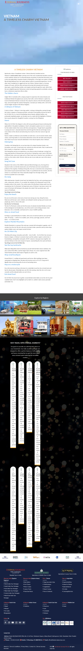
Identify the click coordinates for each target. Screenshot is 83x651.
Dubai (64, 606)
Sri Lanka (7, 611)
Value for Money (67, 584)
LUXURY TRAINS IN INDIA (67, 89)
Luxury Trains (27, 589)
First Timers (27, 584)
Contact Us (32, 646)
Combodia (46, 611)
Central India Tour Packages (12, 593)
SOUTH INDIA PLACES (67, 113)
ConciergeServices (68, 591)
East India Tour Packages (11, 588)
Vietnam (45, 613)
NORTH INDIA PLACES (67, 103)
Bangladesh (7, 613)
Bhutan (6, 608)
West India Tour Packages (11, 591)
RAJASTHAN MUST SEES (66, 106)
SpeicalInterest (67, 586)
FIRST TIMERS (67, 82)
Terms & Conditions (15, 646)
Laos (44, 608)
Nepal (6, 606)
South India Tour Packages (11, 586)
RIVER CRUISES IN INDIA (66, 85)
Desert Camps (47, 589)
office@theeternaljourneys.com (56, 640)
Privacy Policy (24, 646)
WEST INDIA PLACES (66, 110)
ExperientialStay (67, 582)
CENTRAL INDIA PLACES (66, 117)
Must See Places (28, 591)
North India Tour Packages (12, 584)
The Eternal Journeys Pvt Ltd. (61, 646)
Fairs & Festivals (48, 591)
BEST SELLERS (67, 78)
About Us (6, 646)
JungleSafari (47, 586)
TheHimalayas (47, 584)
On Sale (65, 589)
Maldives (26, 606)
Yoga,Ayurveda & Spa (49, 582)
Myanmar (46, 606)
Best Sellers (27, 582)
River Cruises (27, 586)
